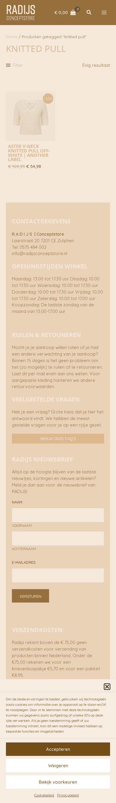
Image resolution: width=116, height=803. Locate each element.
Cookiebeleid (44, 795)
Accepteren (58, 749)
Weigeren (58, 765)
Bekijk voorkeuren (58, 782)
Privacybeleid (68, 795)
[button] (107, 687)
